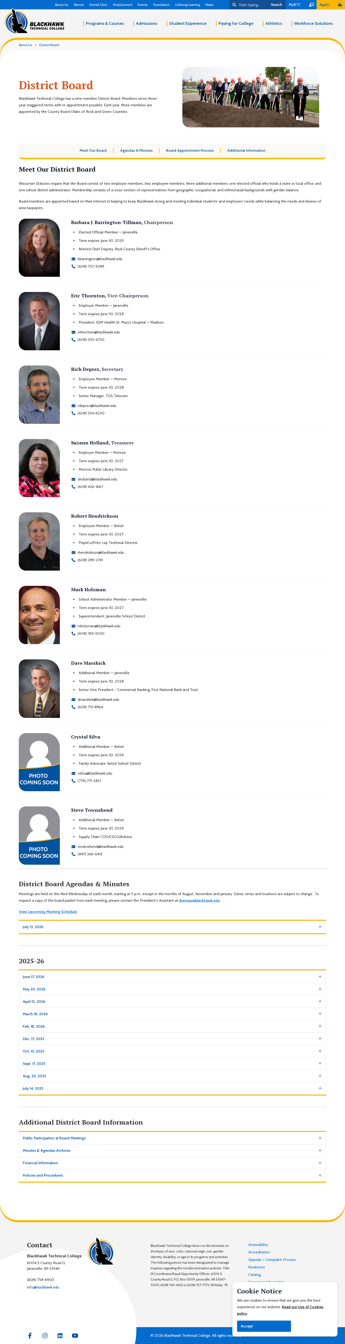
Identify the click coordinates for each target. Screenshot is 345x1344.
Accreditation (259, 1252)
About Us (61, 5)
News (210, 5)
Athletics (273, 23)
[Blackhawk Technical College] (34, 21)
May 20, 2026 (34, 989)
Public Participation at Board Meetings (54, 1138)
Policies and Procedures (43, 1175)
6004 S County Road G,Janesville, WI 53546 (46, 1266)
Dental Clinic (98, 5)
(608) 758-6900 (40, 1280)
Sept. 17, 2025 (34, 1063)
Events (143, 5)
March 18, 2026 (35, 1014)
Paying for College (235, 23)
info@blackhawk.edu (43, 1287)
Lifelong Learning (187, 5)
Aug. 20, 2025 (34, 1076)
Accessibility (258, 1244)
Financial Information (40, 1163)
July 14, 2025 (33, 1088)
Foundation (161, 5)
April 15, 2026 (34, 1001)
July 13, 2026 (33, 927)
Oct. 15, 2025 (33, 1051)
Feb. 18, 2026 (34, 1026)
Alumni (79, 5)
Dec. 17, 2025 (33, 1039)
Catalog (254, 1274)
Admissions (146, 23)
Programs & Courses (105, 23)
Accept (247, 1326)
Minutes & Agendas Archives (46, 1150)
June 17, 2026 (33, 977)
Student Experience (188, 23)
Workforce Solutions (313, 23)
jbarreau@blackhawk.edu (199, 900)
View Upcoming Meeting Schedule (48, 911)
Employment (122, 5)
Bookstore (256, 1267)
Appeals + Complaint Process (272, 1259)
